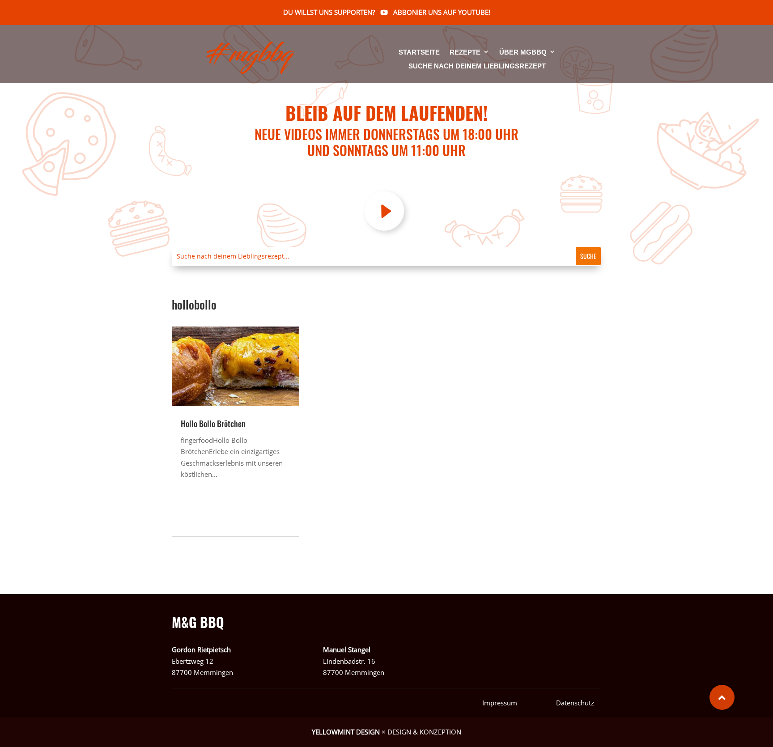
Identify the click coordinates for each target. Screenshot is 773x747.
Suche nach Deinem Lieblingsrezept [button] (477, 66)
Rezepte (465, 52)
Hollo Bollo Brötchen (213, 423)
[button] (722, 697)
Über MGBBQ (523, 52)
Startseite (419, 52)
